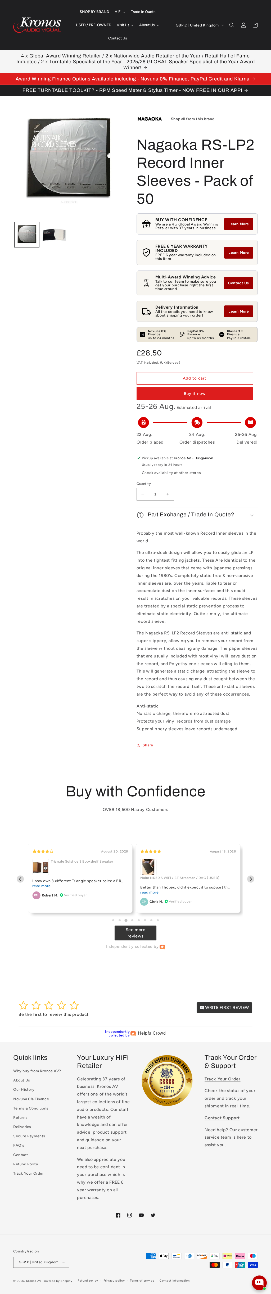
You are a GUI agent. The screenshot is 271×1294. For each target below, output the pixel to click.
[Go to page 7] (151, 920)
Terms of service (142, 1280)
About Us (21, 1080)
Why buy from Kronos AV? (37, 1071)
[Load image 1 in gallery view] (27, 234)
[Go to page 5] (139, 920)
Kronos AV (34, 1281)
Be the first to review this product (54, 1014)
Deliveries (22, 1127)
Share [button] (148, 745)
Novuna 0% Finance (31, 1099)
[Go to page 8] (158, 920)
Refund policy (88, 1280)
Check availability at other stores (171, 473)
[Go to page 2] (120, 920)
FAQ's (18, 1145)
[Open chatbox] (259, 1282)
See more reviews (136, 933)
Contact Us (238, 283)
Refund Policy (25, 1164)
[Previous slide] (20, 879)
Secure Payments (29, 1136)
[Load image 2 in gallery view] (54, 234)
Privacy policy (114, 1280)
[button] (232, 25)
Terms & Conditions (30, 1108)
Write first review (226, 1007)
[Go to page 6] (145, 920)
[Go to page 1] (113, 920)
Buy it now (195, 393)
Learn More (238, 224)
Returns (20, 1117)
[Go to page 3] (125, 920)
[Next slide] (250, 879)
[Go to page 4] (132, 920)
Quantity (144, 484)
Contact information (174, 1280)
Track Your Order (28, 1173)
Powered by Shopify (58, 1281)
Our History (24, 1089)
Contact (20, 1155)
